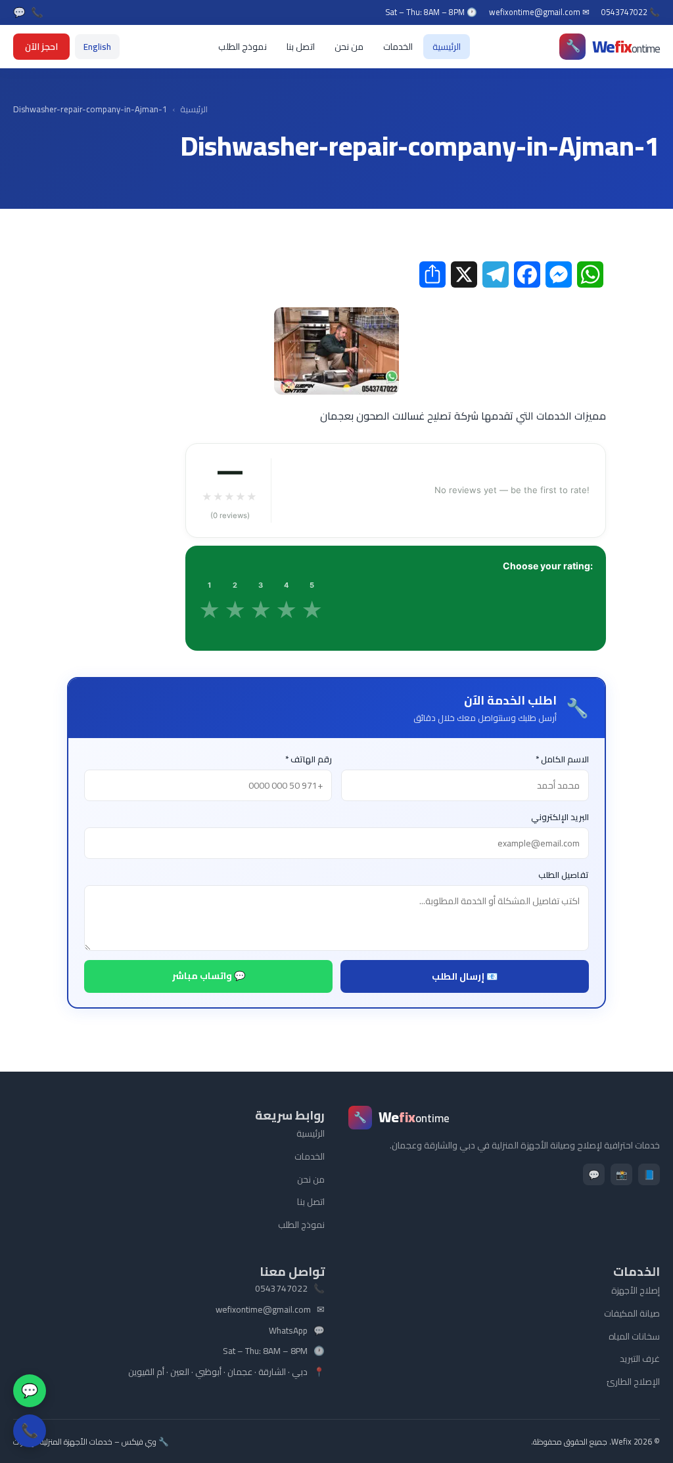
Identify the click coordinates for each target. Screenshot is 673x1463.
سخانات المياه (634, 1336)
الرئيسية (446, 46)
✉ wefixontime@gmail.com (539, 12)
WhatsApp (288, 1331)
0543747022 (281, 1289)
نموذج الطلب (242, 46)
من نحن (349, 46)
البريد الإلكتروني (560, 817)
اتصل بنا (301, 46)
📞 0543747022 (630, 12)
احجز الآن (41, 46)
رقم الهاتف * (308, 759)
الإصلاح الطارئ (633, 1381)
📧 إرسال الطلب (465, 976)
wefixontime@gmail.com (263, 1310)
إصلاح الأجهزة (635, 1290)
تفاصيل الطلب (563, 875)
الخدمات (398, 46)
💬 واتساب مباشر (208, 975)
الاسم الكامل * (562, 759)
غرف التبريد (640, 1358)
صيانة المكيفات (632, 1313)
